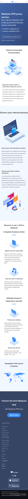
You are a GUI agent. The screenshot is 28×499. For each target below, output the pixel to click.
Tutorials (4, 454)
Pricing (3, 428)
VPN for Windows (5, 440)
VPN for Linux (5, 448)
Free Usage (4, 426)
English (3, 468)
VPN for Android (5, 444)
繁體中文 (4, 466)
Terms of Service (5, 432)
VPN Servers (4, 430)
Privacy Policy (5, 434)
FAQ (3, 456)
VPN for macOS (5, 442)
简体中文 (4, 464)
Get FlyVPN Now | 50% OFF (11, 37)
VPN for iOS (4, 446)
